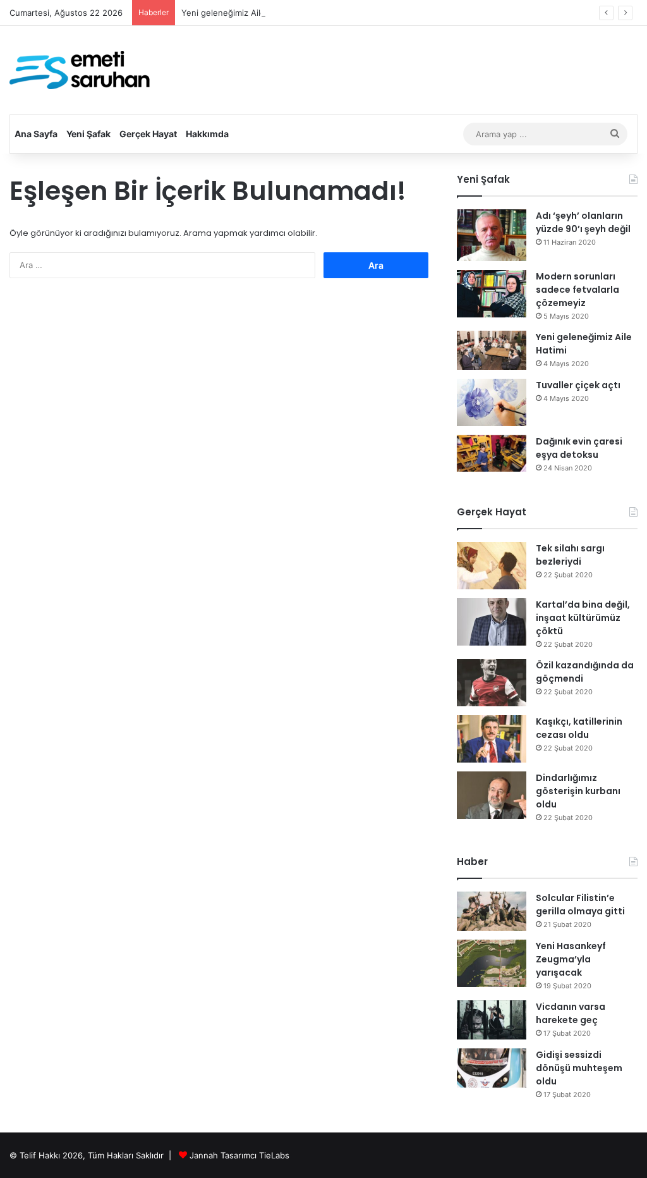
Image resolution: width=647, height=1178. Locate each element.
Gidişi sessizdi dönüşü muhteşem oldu (579, 1068)
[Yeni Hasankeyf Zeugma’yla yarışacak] (491, 963)
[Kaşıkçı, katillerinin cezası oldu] (491, 739)
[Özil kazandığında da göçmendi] (491, 682)
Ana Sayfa (36, 133)
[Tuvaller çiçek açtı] (491, 402)
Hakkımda (207, 133)
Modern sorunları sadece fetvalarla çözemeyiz (577, 289)
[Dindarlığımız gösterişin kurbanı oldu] (491, 795)
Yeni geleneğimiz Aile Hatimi (237, 13)
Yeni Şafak (88, 133)
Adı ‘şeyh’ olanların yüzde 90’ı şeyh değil (583, 222)
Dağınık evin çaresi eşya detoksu (579, 448)
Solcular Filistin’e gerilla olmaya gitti (580, 904)
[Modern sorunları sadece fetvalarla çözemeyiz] (491, 293)
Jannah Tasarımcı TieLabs (239, 1155)
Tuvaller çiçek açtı (578, 385)
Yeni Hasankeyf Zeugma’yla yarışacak (571, 959)
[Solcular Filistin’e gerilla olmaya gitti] (491, 911)
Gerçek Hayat (148, 133)
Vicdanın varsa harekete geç (570, 1013)
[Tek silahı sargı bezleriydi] (491, 565)
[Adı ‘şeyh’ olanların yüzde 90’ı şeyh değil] (491, 235)
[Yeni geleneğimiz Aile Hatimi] (491, 350)
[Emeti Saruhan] (81, 70)
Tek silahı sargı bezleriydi (570, 555)
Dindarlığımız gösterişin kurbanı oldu (578, 791)
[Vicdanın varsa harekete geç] (491, 1020)
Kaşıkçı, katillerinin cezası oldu (579, 728)
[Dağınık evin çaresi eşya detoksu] (491, 453)
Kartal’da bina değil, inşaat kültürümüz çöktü (583, 617)
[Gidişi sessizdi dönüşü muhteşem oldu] (491, 1068)
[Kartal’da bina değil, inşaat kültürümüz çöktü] (491, 622)
